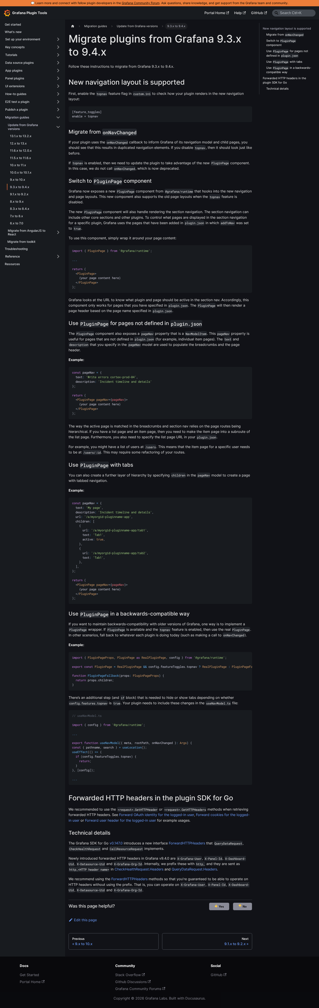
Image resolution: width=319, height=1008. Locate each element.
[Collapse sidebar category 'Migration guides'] (58, 117)
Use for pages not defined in (287, 53)
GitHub (257, 13)
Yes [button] (221, 906)
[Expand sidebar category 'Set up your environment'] (58, 39)
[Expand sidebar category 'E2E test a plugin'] (58, 101)
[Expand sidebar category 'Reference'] (58, 256)
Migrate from (285, 34)
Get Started (29, 975)
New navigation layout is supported (287, 28)
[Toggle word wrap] (239, 657)
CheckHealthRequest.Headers (139, 869)
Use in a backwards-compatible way (288, 70)
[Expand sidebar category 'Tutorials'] (58, 54)
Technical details (277, 88)
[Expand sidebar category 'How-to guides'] (58, 93)
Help (238, 13)
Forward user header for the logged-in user (120, 820)
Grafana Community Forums (138, 989)
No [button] (244, 906)
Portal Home (214, 13)
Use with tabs (284, 61)
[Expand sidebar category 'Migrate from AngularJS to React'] (58, 232)
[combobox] (294, 13)
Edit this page (85, 920)
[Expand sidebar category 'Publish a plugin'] (58, 109)
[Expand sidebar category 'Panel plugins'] (58, 78)
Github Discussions (131, 982)
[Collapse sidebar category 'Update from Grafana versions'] (58, 127)
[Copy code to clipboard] (246, 111)
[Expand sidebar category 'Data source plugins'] (58, 62)
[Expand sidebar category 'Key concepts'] (58, 47)
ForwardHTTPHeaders (187, 843)
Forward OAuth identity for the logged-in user (156, 815)
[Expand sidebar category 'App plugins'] (58, 70)
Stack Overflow (128, 975)
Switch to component (281, 43)
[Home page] (73, 26)
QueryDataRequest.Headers (194, 869)
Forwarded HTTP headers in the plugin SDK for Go (284, 80)
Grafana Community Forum (141, 3)
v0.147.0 (116, 843)
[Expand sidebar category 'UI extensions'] (58, 86)
